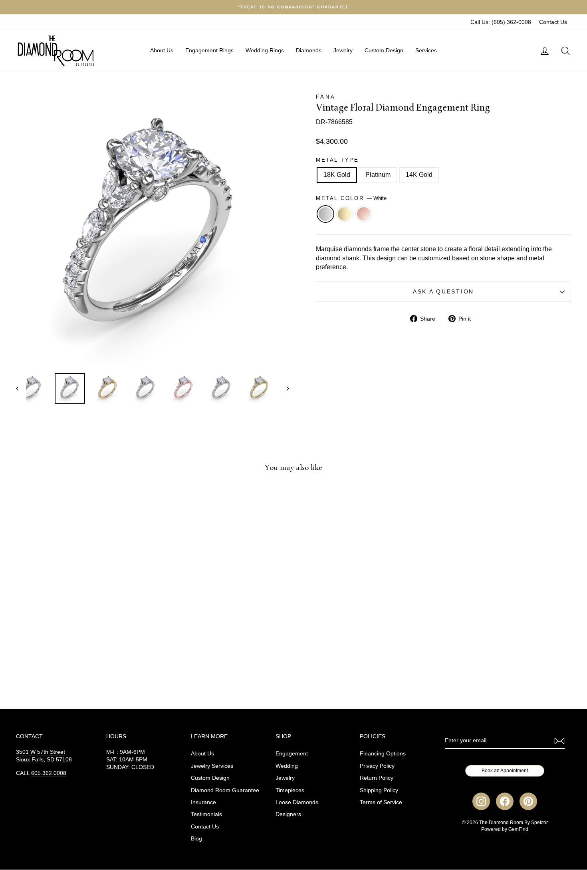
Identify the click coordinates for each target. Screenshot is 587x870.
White (325, 214)
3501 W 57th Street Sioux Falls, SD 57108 (44, 756)
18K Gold (336, 174)
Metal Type (337, 160)
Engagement (292, 754)
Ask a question (443, 292)
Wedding (287, 766)
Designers (288, 814)
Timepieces (290, 790)
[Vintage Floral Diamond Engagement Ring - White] (71, 661)
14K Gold (419, 174)
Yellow (345, 214)
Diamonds (308, 50)
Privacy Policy (377, 766)
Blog (196, 839)
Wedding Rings (265, 50)
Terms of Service (381, 802)
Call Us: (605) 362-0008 (500, 22)
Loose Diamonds (297, 802)
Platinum (378, 174)
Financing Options (383, 754)
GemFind (518, 829)
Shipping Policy (379, 790)
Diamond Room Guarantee (225, 790)
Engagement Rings (209, 50)
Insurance (203, 802)
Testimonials (206, 814)
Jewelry (343, 50)
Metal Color (351, 198)
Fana (325, 97)
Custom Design (384, 50)
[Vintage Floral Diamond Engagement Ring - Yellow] (82, 661)
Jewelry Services (212, 766)
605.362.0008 (48, 773)
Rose (364, 214)
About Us (161, 50)
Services (426, 50)
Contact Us (553, 22)
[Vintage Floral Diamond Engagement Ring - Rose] (93, 661)
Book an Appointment (505, 770)
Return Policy (376, 778)
